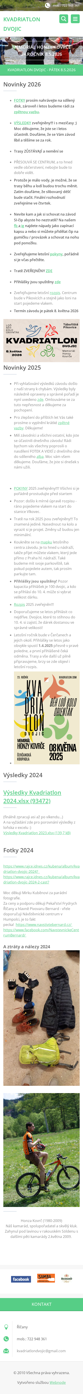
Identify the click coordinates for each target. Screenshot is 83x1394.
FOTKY (19, 100)
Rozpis (19, 604)
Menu (75, 18)
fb (16, 225)
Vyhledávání (63, 18)
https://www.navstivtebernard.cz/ (44, 924)
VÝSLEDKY (22, 122)
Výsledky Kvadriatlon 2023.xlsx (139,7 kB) (37, 832)
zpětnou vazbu (26, 111)
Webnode (58, 1382)
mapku (46, 542)
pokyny (56, 254)
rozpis (55, 292)
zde (58, 281)
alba (40, 456)
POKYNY (21, 488)
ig (22, 225)
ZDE (49, 270)
